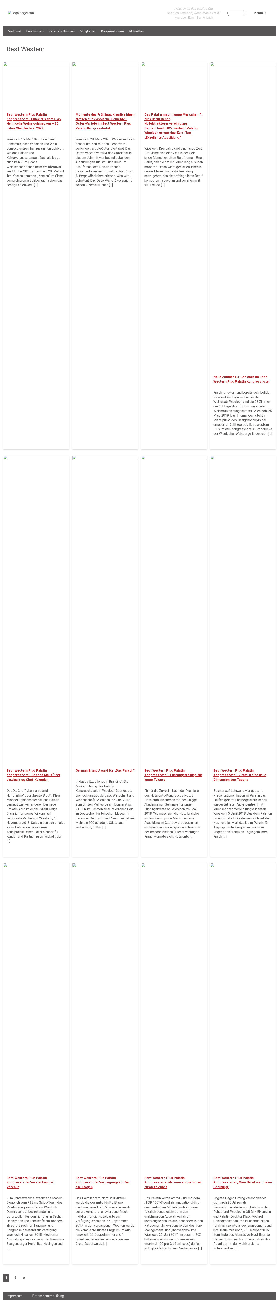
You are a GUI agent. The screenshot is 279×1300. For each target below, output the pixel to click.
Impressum (14, 1296)
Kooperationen (112, 31)
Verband (14, 31)
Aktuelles (136, 31)
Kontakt (260, 13)
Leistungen (35, 31)
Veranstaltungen (62, 31)
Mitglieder (88, 31)
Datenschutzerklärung (48, 1296)
